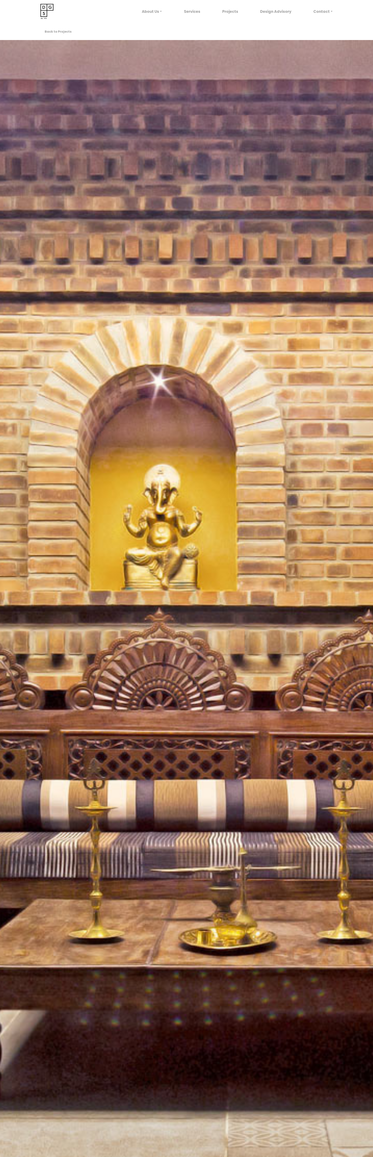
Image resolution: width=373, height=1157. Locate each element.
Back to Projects (58, 31)
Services (192, 11)
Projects (230, 11)
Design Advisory (275, 11)
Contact (321, 11)
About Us (150, 11)
